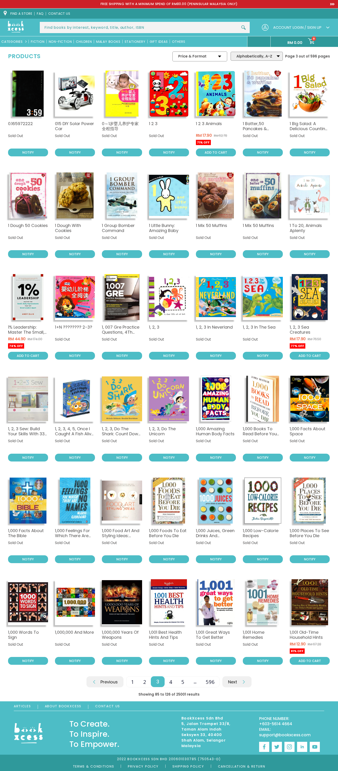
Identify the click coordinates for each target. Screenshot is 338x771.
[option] (169, 4)
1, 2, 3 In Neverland (214, 327)
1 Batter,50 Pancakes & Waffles (255, 129)
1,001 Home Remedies (253, 634)
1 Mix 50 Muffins (211, 225)
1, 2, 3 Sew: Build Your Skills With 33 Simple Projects (26, 434)
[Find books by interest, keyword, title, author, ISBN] (243, 28)
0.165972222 (20, 123)
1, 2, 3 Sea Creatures (300, 329)
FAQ (40, 13)
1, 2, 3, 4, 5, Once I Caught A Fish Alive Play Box (74, 434)
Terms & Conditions (93, 766)
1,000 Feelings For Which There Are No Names (72, 536)
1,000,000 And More (74, 632)
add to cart (216, 152)
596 (210, 681)
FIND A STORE (21, 13)
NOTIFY (28, 152)
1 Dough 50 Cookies (28, 225)
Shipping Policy (188, 766)
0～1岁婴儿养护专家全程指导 (120, 126)
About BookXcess (63, 706)
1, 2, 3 (154, 327)
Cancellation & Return (241, 766)
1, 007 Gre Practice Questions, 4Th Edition (120, 332)
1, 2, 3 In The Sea (259, 327)
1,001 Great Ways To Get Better (213, 634)
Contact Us (107, 706)
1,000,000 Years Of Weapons (120, 634)
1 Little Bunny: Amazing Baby (163, 228)
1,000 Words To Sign (23, 634)
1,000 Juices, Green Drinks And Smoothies (215, 536)
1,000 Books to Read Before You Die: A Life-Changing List (260, 436)
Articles (22, 706)
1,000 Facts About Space (307, 431)
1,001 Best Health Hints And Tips (165, 634)
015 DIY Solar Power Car (74, 126)
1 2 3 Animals (209, 123)
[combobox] (145, 27)
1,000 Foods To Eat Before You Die (167, 533)
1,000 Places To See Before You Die (309, 533)
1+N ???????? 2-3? (73, 327)
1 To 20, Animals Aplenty (306, 228)
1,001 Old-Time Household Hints (306, 634)
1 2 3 (153, 123)
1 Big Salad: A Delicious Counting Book (309, 129)
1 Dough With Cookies (68, 228)
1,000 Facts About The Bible (26, 533)
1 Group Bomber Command (118, 228)
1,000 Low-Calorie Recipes (260, 533)
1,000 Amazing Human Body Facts (215, 431)
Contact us (59, 13)
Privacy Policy (143, 766)
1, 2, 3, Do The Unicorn (162, 431)
